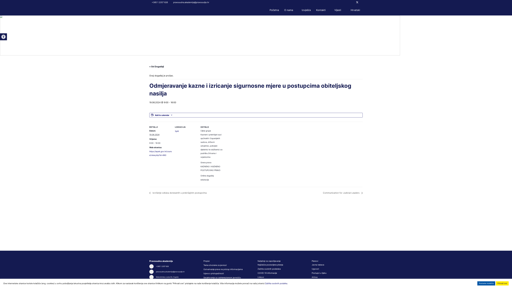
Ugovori (315, 269)
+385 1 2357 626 (162, 266)
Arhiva (314, 277)
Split (177, 131)
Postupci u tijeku (319, 273)
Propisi (206, 261)
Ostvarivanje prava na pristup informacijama (223, 269)
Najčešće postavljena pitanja (270, 265)
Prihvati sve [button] (502, 283)
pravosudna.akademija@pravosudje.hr (170, 272)
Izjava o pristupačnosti (213, 273)
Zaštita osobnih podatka (276, 283)
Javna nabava (318, 265)
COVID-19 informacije (267, 273)
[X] (357, 2)
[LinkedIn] (362, 2)
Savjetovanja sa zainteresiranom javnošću (222, 277)
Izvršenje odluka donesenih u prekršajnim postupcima (179, 192)
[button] (295, 10)
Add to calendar (162, 115)
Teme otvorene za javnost (215, 265)
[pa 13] (160, 10)
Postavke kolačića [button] (486, 283)
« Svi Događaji (156, 66)
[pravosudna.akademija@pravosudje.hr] (152, 272)
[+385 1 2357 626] (152, 266)
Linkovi (261, 277)
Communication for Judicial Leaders (341, 192)
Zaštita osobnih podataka (269, 269)
